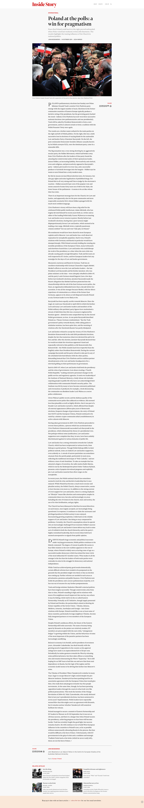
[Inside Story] (45, 5)
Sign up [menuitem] (107, 4)
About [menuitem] (95, 4)
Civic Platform (85, 98)
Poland (60, 758)
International (53, 13)
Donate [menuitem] (100, 4)
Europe (54, 758)
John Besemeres (54, 39)
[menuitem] (111, 4)
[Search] (111, 6)
